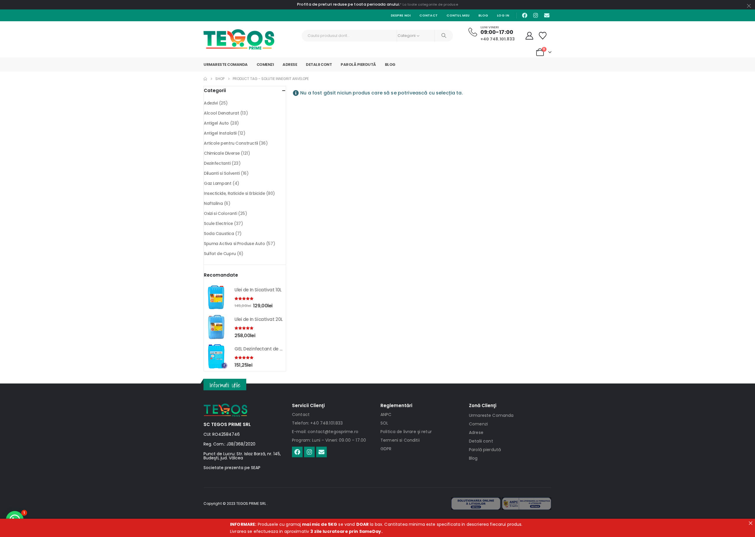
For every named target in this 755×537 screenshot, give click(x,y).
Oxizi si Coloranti (220, 213)
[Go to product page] (216, 297)
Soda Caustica (219, 233)
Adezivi (211, 103)
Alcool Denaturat (221, 113)
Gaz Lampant (217, 183)
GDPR (386, 449)
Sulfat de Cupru (220, 254)
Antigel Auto (216, 123)
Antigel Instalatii (220, 133)
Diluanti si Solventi (222, 173)
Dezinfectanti (217, 163)
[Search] (444, 36)
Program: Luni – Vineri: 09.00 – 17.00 (329, 440)
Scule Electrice (218, 223)
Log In (503, 15)
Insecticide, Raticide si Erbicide (234, 193)
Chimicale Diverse (222, 153)
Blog (483, 15)
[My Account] (529, 36)
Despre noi (401, 15)
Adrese (290, 64)
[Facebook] (524, 15)
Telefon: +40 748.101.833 (317, 423)
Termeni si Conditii (400, 440)
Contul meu (458, 15)
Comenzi (265, 64)
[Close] (750, 523)
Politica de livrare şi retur (406, 432)
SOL (384, 423)
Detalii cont (319, 64)
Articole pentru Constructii (231, 143)
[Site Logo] (238, 39)
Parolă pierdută (358, 64)
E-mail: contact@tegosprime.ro (325, 432)
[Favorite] (542, 36)
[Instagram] (535, 15)
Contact (428, 15)
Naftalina (213, 203)
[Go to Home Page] (205, 78)
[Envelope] (547, 15)
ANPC (386, 414)
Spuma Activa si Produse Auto (234, 244)
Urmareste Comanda (225, 64)
